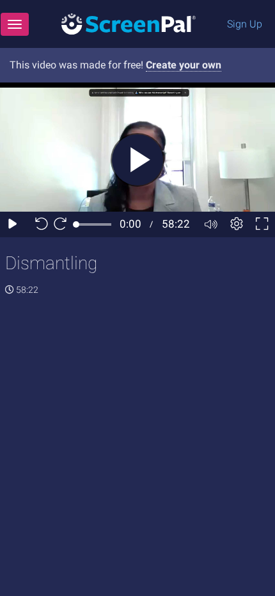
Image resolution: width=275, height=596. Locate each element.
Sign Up (244, 24)
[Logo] (128, 23)
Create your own (183, 65)
